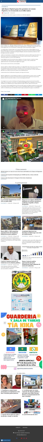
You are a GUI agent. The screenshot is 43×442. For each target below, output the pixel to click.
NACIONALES (3, 172)
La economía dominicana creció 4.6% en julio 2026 (11, 200)
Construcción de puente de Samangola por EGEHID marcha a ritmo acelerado (19, 174)
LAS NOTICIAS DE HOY (30, 414)
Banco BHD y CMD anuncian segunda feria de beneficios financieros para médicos (9, 232)
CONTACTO (18, 427)
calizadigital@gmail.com (21, 434)
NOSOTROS (25, 427)
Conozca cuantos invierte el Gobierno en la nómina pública (10, 262)
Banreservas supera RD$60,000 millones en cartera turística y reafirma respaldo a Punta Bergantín (31, 202)
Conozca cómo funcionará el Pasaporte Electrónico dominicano (16, 178)
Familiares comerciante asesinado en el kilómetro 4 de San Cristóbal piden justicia (10, 391)
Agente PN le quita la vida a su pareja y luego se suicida (10, 415)
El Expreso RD (6, 12)
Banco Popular (7, 91)
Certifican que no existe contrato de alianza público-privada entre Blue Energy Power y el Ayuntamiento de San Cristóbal (31, 393)
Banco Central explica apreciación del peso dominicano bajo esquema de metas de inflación (31, 263)
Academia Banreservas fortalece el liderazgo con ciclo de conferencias (31, 232)
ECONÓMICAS (5, 6)
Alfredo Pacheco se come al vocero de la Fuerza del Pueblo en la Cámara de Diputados (21, 171)
